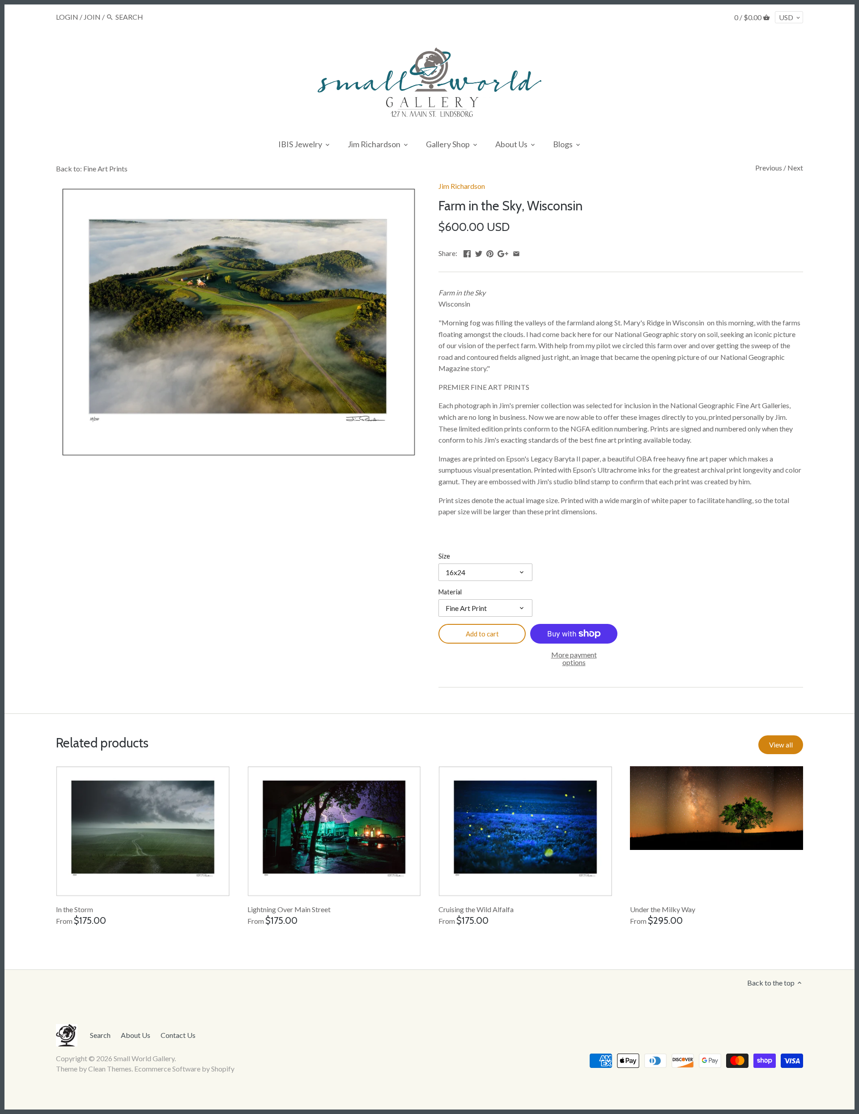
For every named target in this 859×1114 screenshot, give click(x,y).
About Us (135, 1035)
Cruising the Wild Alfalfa (476, 909)
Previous (768, 167)
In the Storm (74, 909)
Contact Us (178, 1035)
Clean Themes (110, 1068)
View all (781, 745)
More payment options (574, 658)
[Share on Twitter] (478, 252)
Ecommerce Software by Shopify (184, 1068)
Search (100, 1035)
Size (444, 556)
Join (92, 17)
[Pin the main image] (489, 252)
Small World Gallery (144, 1058)
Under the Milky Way (662, 909)
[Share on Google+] (503, 252)
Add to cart (482, 634)
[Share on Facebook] (467, 252)
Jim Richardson (461, 186)
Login (67, 17)
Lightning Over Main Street (289, 909)
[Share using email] (516, 252)
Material (450, 592)
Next (795, 167)
